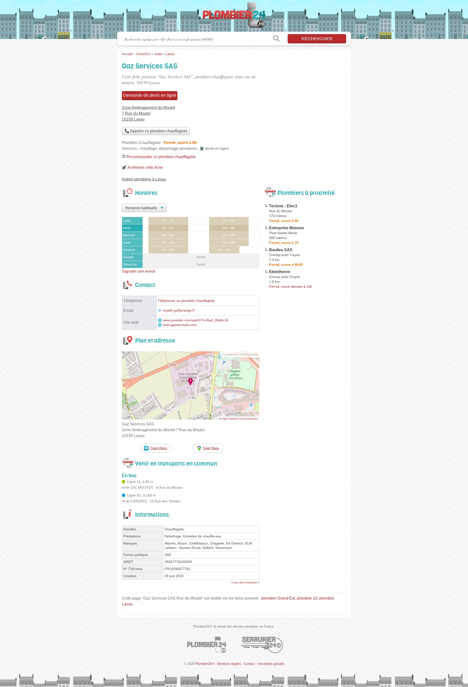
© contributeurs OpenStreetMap (240, 354)
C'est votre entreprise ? (245, 582)
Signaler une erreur (138, 271)
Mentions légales (229, 664)
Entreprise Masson (286, 228)
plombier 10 (307, 598)
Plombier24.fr (234, 17)
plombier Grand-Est (278, 598)
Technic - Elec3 (283, 206)
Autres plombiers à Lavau (144, 179)
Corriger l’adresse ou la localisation (238, 418)
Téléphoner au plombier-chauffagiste (186, 301)
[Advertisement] (305, 404)
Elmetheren (279, 272)
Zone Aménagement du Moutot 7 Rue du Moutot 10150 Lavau (148, 113)
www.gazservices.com (180, 325)
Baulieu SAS (280, 250)
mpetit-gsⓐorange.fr (179, 310)
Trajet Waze (158, 448)
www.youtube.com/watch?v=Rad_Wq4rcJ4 (195, 320)
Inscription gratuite (271, 664)
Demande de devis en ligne (149, 95)
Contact (249, 664)
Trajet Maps (210, 448)
